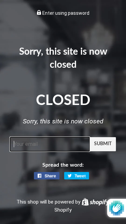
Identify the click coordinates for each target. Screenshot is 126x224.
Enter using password (65, 13)
